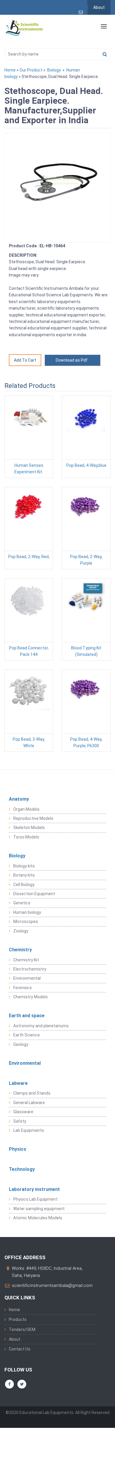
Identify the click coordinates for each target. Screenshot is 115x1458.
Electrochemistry (29, 969)
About (99, 7)
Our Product (30, 70)
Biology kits (24, 866)
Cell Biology (23, 884)
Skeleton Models (29, 827)
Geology (20, 1044)
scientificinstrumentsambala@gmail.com (52, 1285)
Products (18, 1319)
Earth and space (27, 1015)
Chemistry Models (30, 996)
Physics (17, 1149)
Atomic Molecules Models (37, 1217)
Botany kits (24, 875)
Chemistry (20, 950)
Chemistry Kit (26, 960)
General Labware (29, 1102)
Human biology (27, 912)
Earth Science (26, 1035)
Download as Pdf (72, 360)
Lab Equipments (28, 1130)
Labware (18, 1083)
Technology (22, 1169)
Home (10, 70)
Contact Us (19, 1349)
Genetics (21, 903)
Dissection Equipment (34, 893)
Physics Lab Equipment (35, 1199)
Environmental (27, 978)
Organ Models (26, 809)
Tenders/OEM (22, 1329)
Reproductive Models (33, 818)
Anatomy (19, 799)
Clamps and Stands (31, 1093)
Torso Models (26, 837)
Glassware (23, 1111)
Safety (19, 1121)
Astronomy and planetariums (41, 1025)
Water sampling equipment (39, 1208)
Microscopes (25, 921)
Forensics (22, 987)
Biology (54, 70)
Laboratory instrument (34, 1189)
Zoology (20, 931)
